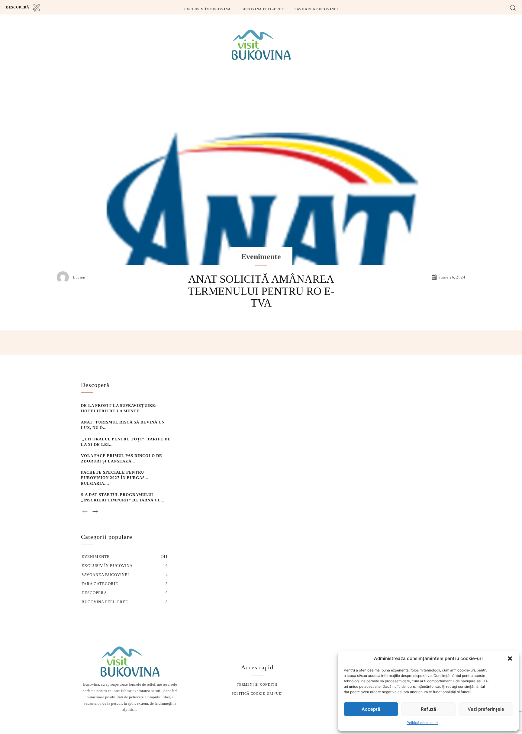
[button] (510, 658)
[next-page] (95, 512)
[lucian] (64, 277)
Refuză (428, 709)
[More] (402, 342)
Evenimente (261, 256)
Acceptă (371, 709)
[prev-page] (85, 512)
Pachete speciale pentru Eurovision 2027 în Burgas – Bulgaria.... (114, 477)
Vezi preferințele (486, 709)
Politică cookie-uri (422, 722)
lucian (79, 277)
